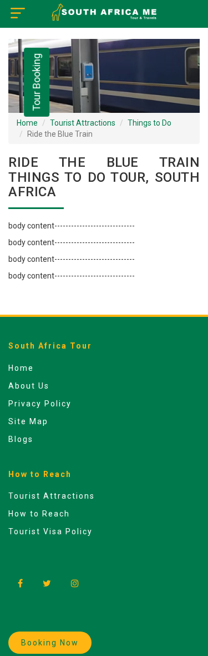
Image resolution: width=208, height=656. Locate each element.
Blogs (20, 439)
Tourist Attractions (82, 122)
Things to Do (149, 122)
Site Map (28, 421)
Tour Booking (36, 82)
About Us (28, 385)
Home (27, 122)
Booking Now (50, 642)
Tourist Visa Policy (50, 531)
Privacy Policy (40, 403)
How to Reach (39, 513)
